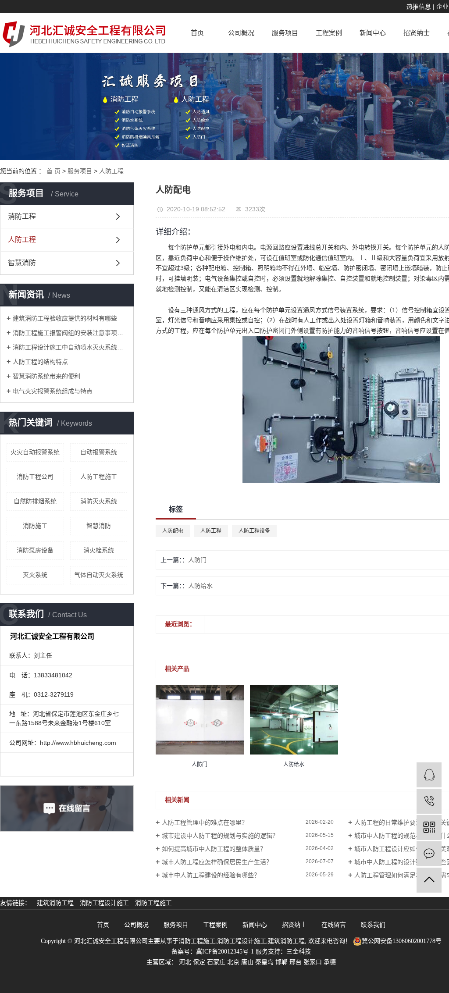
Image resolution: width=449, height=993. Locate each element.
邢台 (295, 962)
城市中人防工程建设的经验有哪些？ (211, 875)
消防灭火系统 (98, 501)
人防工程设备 (254, 531)
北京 (233, 962)
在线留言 (334, 925)
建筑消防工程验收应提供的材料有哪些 (65, 318)
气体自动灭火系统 (98, 574)
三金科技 (298, 951)
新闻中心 (373, 32)
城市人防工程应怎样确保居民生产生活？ (217, 861)
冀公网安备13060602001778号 (402, 941)
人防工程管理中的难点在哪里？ (205, 822)
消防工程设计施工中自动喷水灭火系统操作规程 (70, 347)
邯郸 (281, 962)
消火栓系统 (98, 550)
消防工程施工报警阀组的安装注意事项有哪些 (70, 332)
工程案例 (329, 32)
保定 (199, 962)
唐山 (247, 962)
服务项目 (285, 32)
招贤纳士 (416, 32)
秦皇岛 (264, 962)
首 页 (53, 170)
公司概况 (241, 32)
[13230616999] (429, 801)
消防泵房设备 (35, 550)
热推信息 (418, 6)
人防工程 (111, 170)
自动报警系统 (98, 452)
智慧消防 (22, 263)
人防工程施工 (98, 476)
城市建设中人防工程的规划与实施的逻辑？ (220, 835)
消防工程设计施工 (105, 903)
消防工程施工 (153, 903)
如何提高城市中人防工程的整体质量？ (214, 848)
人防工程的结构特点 (40, 361)
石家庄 (216, 962)
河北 (185, 962)
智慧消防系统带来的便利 (46, 376)
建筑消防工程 (56, 903)
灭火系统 (35, 574)
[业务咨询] (429, 774)
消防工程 (22, 216)
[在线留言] (429, 853)
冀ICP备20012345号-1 (225, 951)
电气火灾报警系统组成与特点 (53, 391)
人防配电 (172, 531)
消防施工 (35, 525)
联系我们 (373, 925)
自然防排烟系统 (35, 501)
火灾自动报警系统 (35, 452)
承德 (330, 962)
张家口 (312, 962)
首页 (197, 32)
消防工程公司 (35, 476)
